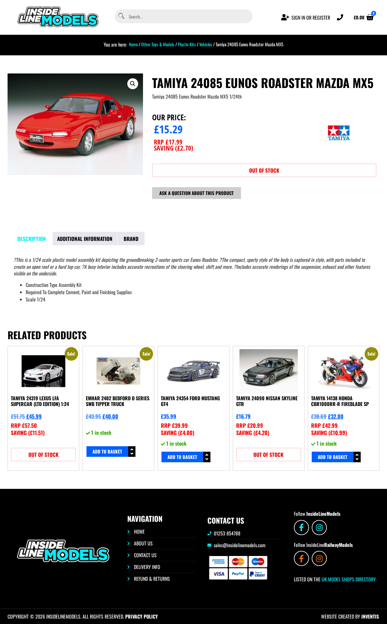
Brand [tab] (131, 238)
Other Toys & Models (157, 44)
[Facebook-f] (301, 527)
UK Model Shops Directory (348, 579)
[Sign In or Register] (285, 17)
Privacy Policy (141, 616)
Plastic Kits (187, 44)
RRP (168, 141)
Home (133, 44)
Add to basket (107, 451)
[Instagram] (319, 527)
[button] (132, 83)
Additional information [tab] (84, 238)
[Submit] (121, 16)
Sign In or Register (310, 17)
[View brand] (339, 154)
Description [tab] (31, 238)
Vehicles (205, 44)
